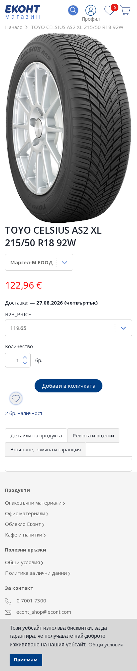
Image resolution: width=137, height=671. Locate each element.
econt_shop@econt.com (43, 611)
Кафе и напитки (24, 534)
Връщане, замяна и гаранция (45, 449)
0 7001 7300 (30, 600)
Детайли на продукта (36, 435)
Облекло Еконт (23, 524)
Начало (14, 27)
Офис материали (26, 513)
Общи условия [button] (105, 644)
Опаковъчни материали (34, 502)
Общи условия (23, 562)
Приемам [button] (26, 659)
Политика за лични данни (36, 572)
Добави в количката (68, 385)
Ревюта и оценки (93, 435)
